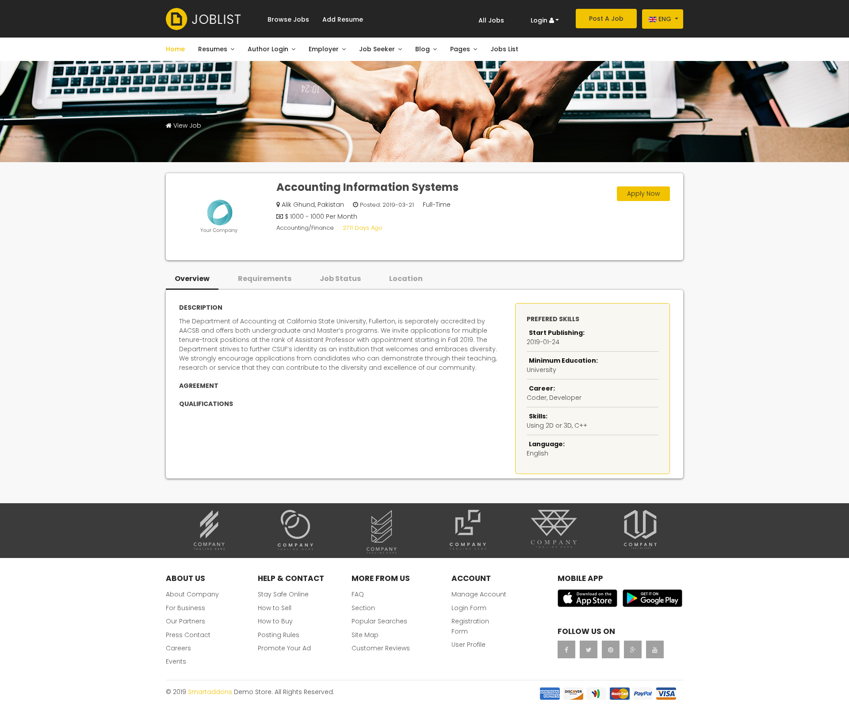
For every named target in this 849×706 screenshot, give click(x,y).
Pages (460, 49)
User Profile (468, 644)
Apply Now (643, 193)
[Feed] (611, 649)
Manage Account (478, 594)
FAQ (358, 594)
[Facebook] (566, 649)
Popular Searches (379, 621)
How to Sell (274, 608)
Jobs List (504, 49)
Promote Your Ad (284, 648)
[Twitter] (588, 649)
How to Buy (275, 621)
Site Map (365, 634)
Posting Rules (278, 634)
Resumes (212, 49)
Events (176, 661)
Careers (178, 648)
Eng (665, 19)
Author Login (268, 49)
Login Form (468, 608)
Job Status (340, 278)
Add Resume (342, 19)
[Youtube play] (655, 649)
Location (406, 278)
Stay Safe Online (283, 594)
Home (175, 49)
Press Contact (188, 634)
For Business (185, 608)
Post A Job (606, 18)
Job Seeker (377, 49)
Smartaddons (210, 691)
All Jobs (491, 20)
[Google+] (633, 649)
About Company (192, 594)
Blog (422, 49)
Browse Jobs (288, 19)
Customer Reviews (381, 648)
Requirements (264, 278)
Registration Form (470, 626)
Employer (324, 49)
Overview (192, 278)
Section (363, 608)
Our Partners (185, 621)
